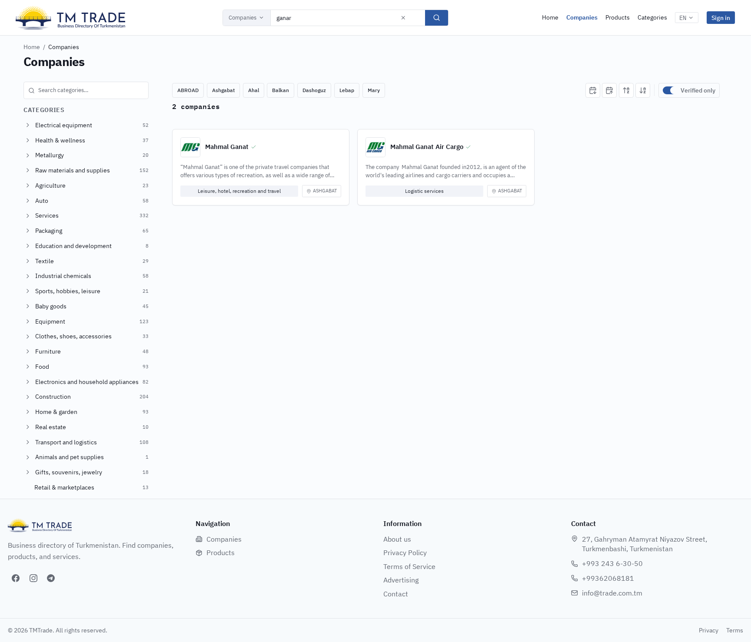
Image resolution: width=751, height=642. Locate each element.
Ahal (253, 90)
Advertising (401, 580)
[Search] (436, 18)
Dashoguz (314, 90)
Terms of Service (409, 566)
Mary (374, 90)
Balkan (280, 90)
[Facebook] (15, 578)
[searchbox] (86, 90)
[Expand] (27, 125)
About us (397, 539)
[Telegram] (51, 578)
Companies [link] (63, 47)
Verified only (698, 90)
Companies (242, 17)
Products (617, 17)
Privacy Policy (405, 552)
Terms (734, 630)
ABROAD (188, 90)
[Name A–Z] (626, 90)
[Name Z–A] (642, 90)
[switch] (670, 90)
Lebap (346, 90)
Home (550, 17)
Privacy (708, 630)
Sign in (720, 17)
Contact (395, 593)
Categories (652, 17)
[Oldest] (609, 90)
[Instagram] (33, 578)
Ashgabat (223, 90)
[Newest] (592, 90)
